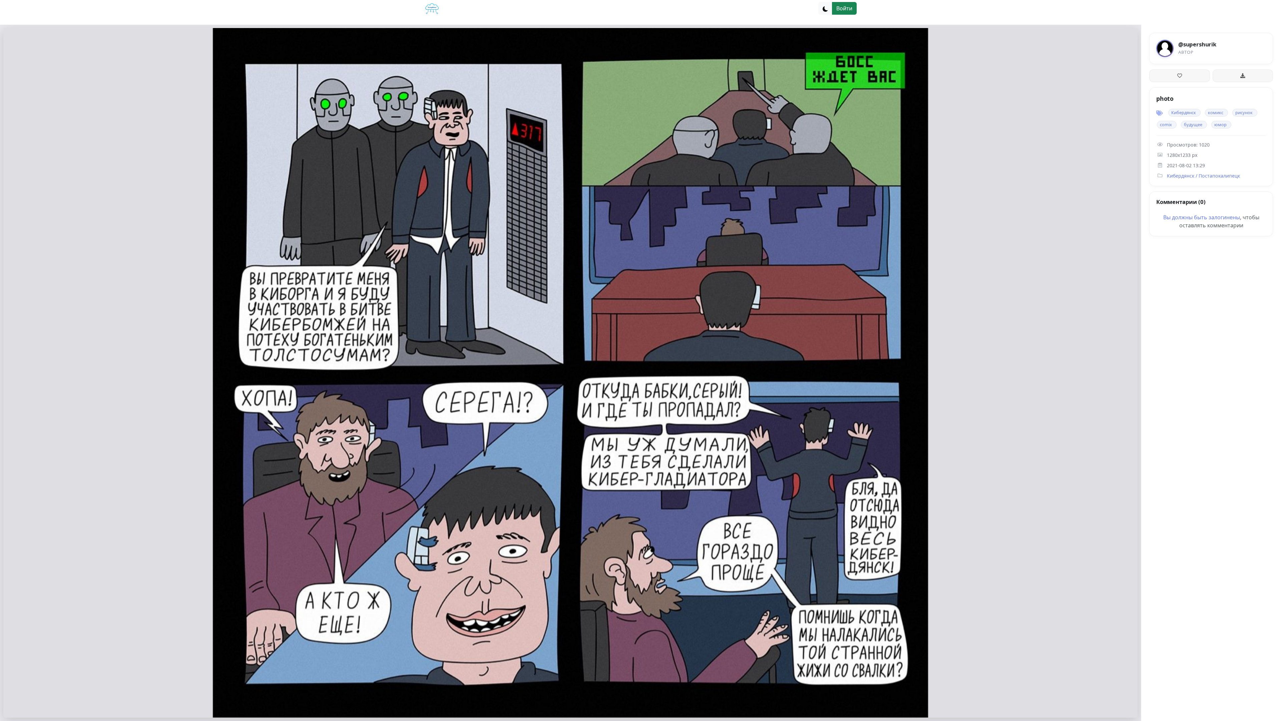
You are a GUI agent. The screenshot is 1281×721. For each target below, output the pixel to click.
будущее (1193, 125)
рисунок (1244, 112)
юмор (1220, 125)
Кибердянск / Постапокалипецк (1203, 176)
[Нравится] (1179, 75)
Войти (844, 8)
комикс (1215, 112)
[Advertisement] (1211, 288)
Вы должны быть (1186, 217)
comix (1166, 125)
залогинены (1224, 217)
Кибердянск (1183, 112)
